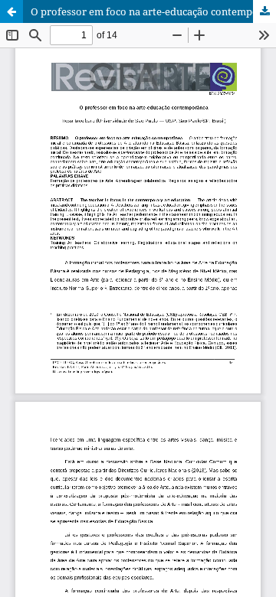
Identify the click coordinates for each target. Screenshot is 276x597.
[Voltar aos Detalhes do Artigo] (11, 11)
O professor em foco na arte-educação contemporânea (153, 11)
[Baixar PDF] (264, 11)
